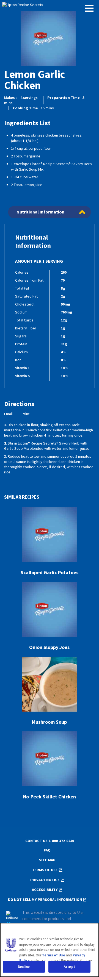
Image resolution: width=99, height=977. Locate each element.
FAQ (47, 850)
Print (25, 414)
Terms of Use (45, 870)
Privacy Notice (45, 879)
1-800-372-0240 (61, 840)
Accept (69, 966)
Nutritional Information (40, 212)
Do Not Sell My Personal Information (45, 899)
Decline (24, 966)
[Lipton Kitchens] (49, 5)
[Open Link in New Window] (12, 918)
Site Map (47, 860)
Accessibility (45, 889)
